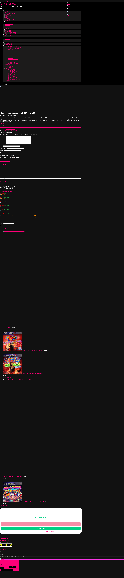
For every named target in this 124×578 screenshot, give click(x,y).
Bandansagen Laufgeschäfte (11, 32)
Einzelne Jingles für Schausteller (15, 55)
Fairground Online (11, 66)
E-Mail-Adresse (3, 148)
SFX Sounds (10, 49)
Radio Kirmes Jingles (12, 73)
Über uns (7, 11)
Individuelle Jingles (12, 52)
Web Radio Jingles (9, 68)
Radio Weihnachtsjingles (13, 78)
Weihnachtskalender (10, 129)
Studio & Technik (8, 14)
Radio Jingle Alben (11, 70)
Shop (4, 45)
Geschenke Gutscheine (9, 81)
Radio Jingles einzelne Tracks (14, 77)
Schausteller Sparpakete (13, 59)
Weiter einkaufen (7, 570)
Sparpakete (10, 67)
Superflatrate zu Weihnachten (11, 130)
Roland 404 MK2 (8, 35)
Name (1, 146)
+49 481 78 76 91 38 (4, 0)
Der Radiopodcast (9, 40)
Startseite (5, 10)
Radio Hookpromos (12, 72)
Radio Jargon (8, 28)
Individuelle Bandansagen (13, 51)
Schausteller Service (9, 41)
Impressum (7, 20)
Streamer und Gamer (9, 64)
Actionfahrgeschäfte (9, 30)
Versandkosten (8, 377)
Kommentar (3, 144)
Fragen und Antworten (10, 13)
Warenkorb (5, 83)
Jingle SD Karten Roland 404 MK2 (14, 47)
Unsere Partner (8, 43)
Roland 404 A (8, 36)
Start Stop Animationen (13, 63)
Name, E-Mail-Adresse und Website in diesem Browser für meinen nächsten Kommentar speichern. (23, 153)
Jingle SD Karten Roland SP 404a (14, 48)
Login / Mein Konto (6, 84)
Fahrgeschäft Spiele (12, 57)
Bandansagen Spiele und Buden (11, 33)
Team (4, 21)
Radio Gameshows (11, 69)
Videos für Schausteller (10, 60)
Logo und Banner (8, 44)
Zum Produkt (3, 123)
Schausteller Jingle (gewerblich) (12, 46)
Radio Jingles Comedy (12, 74)
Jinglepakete (10, 58)
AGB (6, 17)
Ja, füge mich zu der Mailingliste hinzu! (9, 155)
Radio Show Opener (12, 76)
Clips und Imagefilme (12, 61)
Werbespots (7, 25)
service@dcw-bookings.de (5, 1)
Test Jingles (7, 39)
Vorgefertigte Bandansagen (14, 50)
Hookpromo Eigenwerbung (13, 56)
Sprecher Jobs (8, 15)
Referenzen (7, 12)
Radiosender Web (8, 26)
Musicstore (7, 80)
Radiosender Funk (9, 27)
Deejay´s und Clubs (9, 24)
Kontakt (7, 16)
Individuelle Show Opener (13, 54)
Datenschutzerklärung (10, 19)
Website (1, 150)
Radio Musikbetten (12, 75)
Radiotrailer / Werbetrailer (14, 79)
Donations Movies (11, 65)
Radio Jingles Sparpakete (13, 71)
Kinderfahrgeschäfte (9, 31)
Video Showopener (12, 62)
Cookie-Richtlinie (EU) (9, 18)
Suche (1, 223)
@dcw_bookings (4, 538)
